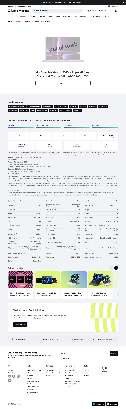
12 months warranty (71, 373)
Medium (86, 376)
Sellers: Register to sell (34, 370)
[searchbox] (59, 11)
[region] (63, 285)
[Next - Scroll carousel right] (116, 268)
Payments (30, 376)
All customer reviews (33, 395)
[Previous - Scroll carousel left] (111, 268)
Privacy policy (69, 376)
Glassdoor (86, 373)
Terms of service (70, 370)
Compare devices (32, 392)
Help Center (30, 384)
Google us (37, 318)
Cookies (67, 378)
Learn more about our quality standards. (83, 195)
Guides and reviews (33, 387)
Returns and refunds (33, 381)
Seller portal (30, 373)
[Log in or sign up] (111, 11)
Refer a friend (50, 370)
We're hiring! (11, 373)
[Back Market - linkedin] (18, 376)
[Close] (123, 2)
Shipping (29, 378)
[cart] (116, 11)
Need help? (103, 11)
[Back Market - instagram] (9, 376)
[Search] (34, 10)
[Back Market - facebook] (9, 380)
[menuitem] (33, 16)
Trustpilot (86, 370)
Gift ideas (30, 389)
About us (10, 370)
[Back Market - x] (13, 376)
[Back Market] (18, 11)
